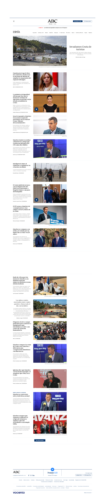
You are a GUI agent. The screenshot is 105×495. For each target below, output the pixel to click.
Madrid (46, 32)
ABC (14, 87)
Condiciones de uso (58, 480)
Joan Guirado (15, 293)
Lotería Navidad (48, 486)
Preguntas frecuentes (40, 487)
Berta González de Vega (80, 57)
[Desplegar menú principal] (14, 21)
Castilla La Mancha (79, 32)
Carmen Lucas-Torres (17, 201)
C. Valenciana (62, 32)
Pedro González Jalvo (17, 360)
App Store (80, 475)
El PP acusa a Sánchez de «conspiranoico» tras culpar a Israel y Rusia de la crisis (21, 208)
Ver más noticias (40, 440)
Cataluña (51, 32)
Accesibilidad (71, 480)
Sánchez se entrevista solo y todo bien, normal (21, 395)
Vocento (20, 480)
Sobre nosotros (27, 480)
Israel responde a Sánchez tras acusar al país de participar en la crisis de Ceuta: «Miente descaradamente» (22, 119)
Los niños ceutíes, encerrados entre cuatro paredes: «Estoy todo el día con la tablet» (22, 303)
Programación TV (61, 486)
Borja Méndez (16, 173)
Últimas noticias (69, 486)
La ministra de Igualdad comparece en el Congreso (55, 27)
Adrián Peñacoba (16, 112)
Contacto (33, 480)
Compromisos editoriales (59, 481)
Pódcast (67, 487)
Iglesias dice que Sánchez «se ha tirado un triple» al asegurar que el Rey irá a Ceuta (22, 372)
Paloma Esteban (16, 220)
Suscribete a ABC (77, 21)
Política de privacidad (40, 480)
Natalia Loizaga (19, 318)
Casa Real (34, 32)
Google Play (88, 475)
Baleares (90, 32)
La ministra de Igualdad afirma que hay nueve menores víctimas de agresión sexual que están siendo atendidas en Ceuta (22, 99)
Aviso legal (65, 480)
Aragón (85, 32)
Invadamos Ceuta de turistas (80, 48)
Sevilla (55, 23)
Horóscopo (54, 486)
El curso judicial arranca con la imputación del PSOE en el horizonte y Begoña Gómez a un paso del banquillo (21, 188)
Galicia (73, 32)
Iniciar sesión (88, 21)
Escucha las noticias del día (83, 486)
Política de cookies (49, 480)
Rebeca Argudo (16, 392)
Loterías (75, 486)
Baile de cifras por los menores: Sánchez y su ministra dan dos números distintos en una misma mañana (22, 280)
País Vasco (68, 32)
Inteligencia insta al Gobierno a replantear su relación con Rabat (21, 165)
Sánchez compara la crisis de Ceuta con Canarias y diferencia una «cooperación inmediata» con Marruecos (22, 348)
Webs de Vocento (87, 492)
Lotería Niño (29, 486)
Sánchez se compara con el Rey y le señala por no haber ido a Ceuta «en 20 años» (21, 231)
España (16, 32)
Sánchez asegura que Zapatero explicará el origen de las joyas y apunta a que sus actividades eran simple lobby (21, 420)
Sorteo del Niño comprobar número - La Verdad (55, 487)
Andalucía (56, 32)
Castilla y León (41, 32)
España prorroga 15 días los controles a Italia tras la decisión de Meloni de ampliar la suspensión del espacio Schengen (22, 76)
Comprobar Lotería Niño (21, 486)
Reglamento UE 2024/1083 (80, 480)
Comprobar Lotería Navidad (38, 486)
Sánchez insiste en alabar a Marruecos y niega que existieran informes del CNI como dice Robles (22, 142)
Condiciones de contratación (47, 481)
